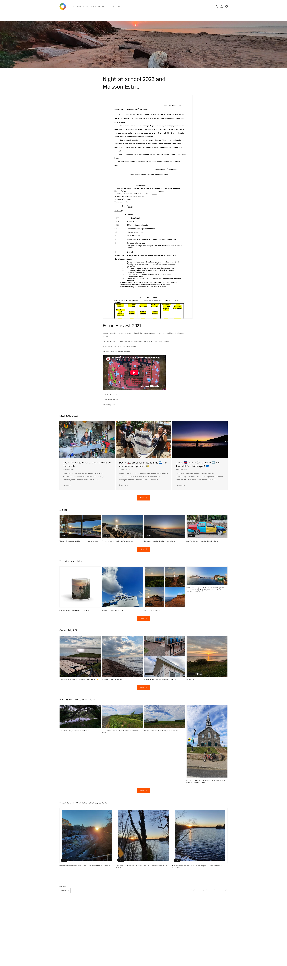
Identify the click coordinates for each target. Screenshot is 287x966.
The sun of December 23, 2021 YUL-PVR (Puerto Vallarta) (78, 541)
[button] (216, 6)
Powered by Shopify (222, 890)
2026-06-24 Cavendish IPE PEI (112, 680)
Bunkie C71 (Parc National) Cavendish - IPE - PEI (160, 680)
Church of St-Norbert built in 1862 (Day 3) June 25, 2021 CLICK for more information (205, 782)
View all (143, 498)
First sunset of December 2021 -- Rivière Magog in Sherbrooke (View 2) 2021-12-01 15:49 (199, 867)
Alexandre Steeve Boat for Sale (113, 610)
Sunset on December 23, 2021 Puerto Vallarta (159, 541)
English (63, 891)
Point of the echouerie (152, 610)
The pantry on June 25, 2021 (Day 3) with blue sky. (161, 731)
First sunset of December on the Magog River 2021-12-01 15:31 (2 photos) (84, 866)
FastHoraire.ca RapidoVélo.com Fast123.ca (205, 890)
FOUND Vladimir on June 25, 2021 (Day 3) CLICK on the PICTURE (120, 732)
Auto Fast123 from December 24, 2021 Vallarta (202, 541)
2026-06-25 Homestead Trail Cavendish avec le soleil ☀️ (78, 680)
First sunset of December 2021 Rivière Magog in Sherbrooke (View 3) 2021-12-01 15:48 (143, 867)
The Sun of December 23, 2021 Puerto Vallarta (117, 541)
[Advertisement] (67, 932)
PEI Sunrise (190, 680)
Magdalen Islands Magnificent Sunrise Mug (74, 610)
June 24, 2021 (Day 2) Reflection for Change (74, 731)
